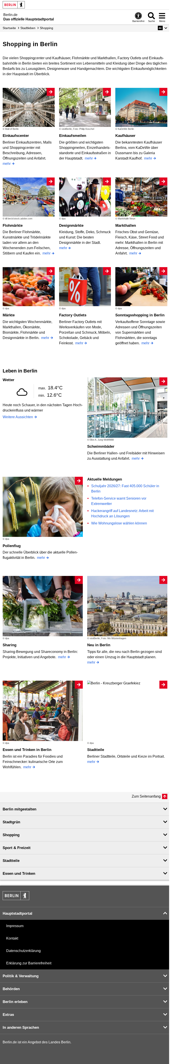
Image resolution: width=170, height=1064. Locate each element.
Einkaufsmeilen (72, 136)
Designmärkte (71, 225)
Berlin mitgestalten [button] (19, 809)
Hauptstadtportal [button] (17, 913)
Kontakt (12, 938)
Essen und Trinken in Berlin (27, 750)
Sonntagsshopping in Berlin (139, 315)
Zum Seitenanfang (146, 796)
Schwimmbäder (100, 446)
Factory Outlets (72, 315)
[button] (162, 28)
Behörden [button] (11, 989)
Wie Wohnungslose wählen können (119, 523)
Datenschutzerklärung (23, 951)
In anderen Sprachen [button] (21, 1027)
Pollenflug (12, 546)
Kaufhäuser (125, 136)
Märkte (9, 315)
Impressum (14, 926)
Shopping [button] (11, 835)
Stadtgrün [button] (11, 822)
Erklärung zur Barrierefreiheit (28, 963)
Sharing (9, 645)
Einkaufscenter (16, 136)
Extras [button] (8, 1015)
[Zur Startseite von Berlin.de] (16, 899)
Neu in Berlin (98, 645)
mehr (7, 164)
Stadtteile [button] (11, 861)
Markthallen (125, 225)
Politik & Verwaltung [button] (21, 976)
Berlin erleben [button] (15, 1002)
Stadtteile (95, 750)
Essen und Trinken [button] (19, 873)
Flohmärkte (13, 225)
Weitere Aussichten (18, 417)
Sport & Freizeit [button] (17, 848)
